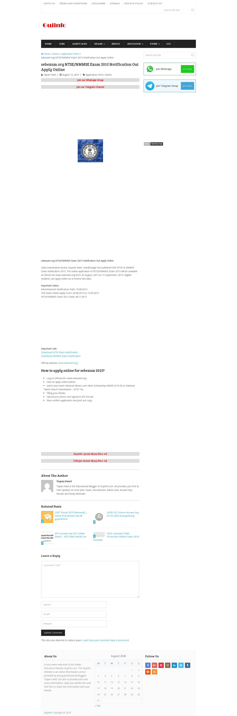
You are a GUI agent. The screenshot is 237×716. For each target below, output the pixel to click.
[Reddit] (148, 672)
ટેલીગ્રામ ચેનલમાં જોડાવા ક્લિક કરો (90, 460)
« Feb (97, 705)
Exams (98, 43)
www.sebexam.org (68, 362)
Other (153, 43)
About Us (49, 3)
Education (134, 43)
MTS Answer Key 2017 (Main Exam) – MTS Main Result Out (70, 535)
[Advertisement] (137, 26)
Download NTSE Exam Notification (59, 352)
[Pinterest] (161, 665)
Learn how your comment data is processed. (106, 640)
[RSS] (154, 672)
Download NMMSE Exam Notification (60, 356)
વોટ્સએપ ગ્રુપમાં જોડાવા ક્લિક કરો (90, 453)
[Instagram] (167, 665)
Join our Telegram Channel (90, 86)
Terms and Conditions (73, 3)
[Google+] (154, 665)
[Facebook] (148, 665)
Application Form (95, 74)
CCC (168, 43)
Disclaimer (98, 3)
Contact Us (155, 3)
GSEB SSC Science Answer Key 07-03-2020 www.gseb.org (123, 514)
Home (48, 43)
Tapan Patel (49, 74)
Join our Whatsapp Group (90, 80)
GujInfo (48, 712)
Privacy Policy (133, 3)
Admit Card (79, 43)
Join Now (187, 68)
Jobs (62, 43)
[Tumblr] (187, 665)
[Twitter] (181, 665)
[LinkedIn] (174, 665)
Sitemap (115, 3)
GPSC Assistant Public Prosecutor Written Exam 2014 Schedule (116, 536)
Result (116, 43)
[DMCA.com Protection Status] (153, 145)
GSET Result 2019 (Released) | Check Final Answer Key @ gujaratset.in (71, 515)
